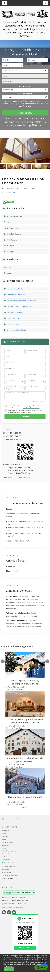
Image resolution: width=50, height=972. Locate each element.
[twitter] (9, 912)
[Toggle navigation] (45, 3)
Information (5, 831)
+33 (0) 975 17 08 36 (20, 900)
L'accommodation (7, 842)
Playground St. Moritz (14, 324)
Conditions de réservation (31, 408)
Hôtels (4, 839)
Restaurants (5, 845)
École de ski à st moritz (15, 312)
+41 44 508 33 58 (19, 904)
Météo (4, 833)
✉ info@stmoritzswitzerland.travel (13, 907)
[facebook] (4, 912)
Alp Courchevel (6, 872)
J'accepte (8, 969)
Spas (3, 857)
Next (47, 166)
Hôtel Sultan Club (7, 878)
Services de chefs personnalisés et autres (21, 301)
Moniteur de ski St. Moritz (16, 289)
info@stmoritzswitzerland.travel (19, 477)
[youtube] (14, 912)
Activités (4, 848)
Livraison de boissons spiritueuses (19, 306)
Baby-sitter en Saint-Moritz (16, 330)
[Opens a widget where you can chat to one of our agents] (41, 968)
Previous (2, 166)
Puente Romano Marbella (9, 875)
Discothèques (6, 859)
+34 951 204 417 (18, 897)
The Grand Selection (8, 866)
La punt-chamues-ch (28, 188)
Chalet (8, 188)
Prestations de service (9, 851)
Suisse (16, 188)
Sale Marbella (6, 869)
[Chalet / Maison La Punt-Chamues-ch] (25, 150)
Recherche (25, 113)
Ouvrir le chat (25, 948)
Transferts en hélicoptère (16, 295)
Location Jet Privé (13, 318)
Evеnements (5, 854)
